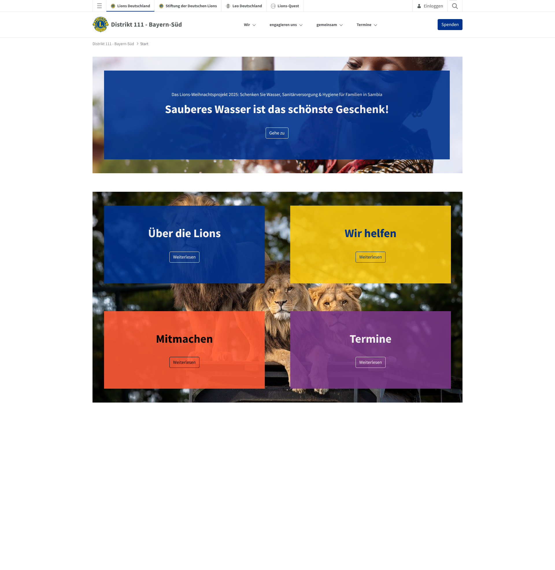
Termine (364, 24)
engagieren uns (283, 24)
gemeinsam (327, 24)
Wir (247, 24)
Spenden (450, 24)
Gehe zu (277, 133)
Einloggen (433, 6)
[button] (464, 270)
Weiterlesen (184, 432)
